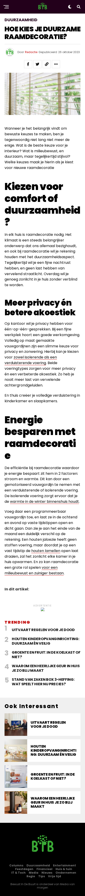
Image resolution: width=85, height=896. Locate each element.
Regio (31, 876)
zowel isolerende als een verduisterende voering (31, 360)
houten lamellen (45, 550)
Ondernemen (66, 873)
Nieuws (46, 873)
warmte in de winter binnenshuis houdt (44, 501)
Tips (41, 876)
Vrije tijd (54, 876)
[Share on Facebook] (28, 64)
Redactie (31, 52)
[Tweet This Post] (37, 64)
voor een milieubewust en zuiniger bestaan (34, 570)
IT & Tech (18, 873)
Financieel (44, 869)
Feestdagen (24, 869)
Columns (16, 865)
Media (33, 873)
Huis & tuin (64, 869)
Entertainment (64, 865)
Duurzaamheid (38, 865)
